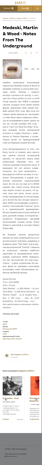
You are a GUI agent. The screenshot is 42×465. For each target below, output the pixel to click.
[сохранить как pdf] (35, 59)
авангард (6, 354)
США (5, 349)
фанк (13, 354)
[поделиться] (24, 59)
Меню (23, 8)
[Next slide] (34, 415)
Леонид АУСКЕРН (10, 344)
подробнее (13, 435)
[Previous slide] (6, 415)
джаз (5, 340)
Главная (5, 18)
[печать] (29, 59)
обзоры (12, 18)
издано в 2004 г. (22, 18)
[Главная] (20, 3)
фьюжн (19, 354)
